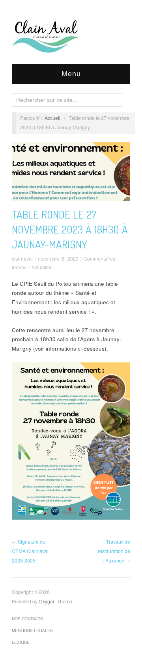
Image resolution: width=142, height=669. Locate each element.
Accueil (52, 117)
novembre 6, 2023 (58, 258)
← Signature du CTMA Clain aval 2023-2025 (30, 551)
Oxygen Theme (55, 601)
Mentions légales (32, 630)
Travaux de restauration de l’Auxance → (114, 551)
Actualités (42, 267)
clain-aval (22, 258)
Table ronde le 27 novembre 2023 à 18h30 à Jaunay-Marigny (70, 229)
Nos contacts (27, 618)
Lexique (21, 642)
